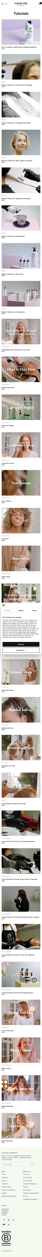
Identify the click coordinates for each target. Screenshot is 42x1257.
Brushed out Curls (8, 766)
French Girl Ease (8, 1030)
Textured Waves (8, 690)
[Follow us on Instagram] (8, 1220)
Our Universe (27, 1181)
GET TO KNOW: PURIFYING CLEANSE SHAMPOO (19, 47)
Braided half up (7, 728)
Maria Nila (9, 1251)
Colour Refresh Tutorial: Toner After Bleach (18, 955)
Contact (4, 1184)
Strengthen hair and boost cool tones (16, 350)
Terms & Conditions (8, 1190)
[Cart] (39, 4)
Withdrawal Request (9, 1196)
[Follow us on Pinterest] (13, 1220)
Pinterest (5, 1213)
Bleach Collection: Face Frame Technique (17, 85)
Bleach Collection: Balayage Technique (16, 198)
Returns (4, 1181)
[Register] (32, 1164)
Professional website (30, 1199)
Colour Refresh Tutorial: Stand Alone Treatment (20, 879)
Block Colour (6, 1068)
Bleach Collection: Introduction (13, 312)
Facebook (5, 1211)
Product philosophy (30, 1184)
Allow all (21, 644)
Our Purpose (27, 1178)
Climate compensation (31, 1193)
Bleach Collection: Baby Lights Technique (17, 161)
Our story (26, 1174)
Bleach (4, 82)
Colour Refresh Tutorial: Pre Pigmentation (17, 993)
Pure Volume (6, 501)
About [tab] (34, 610)
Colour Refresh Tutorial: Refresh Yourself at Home (20, 917)
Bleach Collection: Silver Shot (13, 274)
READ (3, 48)
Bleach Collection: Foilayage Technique (16, 123)
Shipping (5, 1178)
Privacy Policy (6, 1187)
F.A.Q (3, 1174)
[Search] (6, 4)
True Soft (5, 539)
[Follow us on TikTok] (8, 1224)
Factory (25, 1187)
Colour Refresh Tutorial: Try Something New (18, 841)
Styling (4, 800)
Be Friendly (27, 1190)
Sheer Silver (6, 577)
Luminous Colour (8, 463)
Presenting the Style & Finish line (14, 804)
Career (4, 1193)
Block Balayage (7, 1106)
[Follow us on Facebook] (4, 1220)
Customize (20, 650)
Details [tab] (21, 610)
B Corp (25, 1196)
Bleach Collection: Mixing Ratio (13, 236)
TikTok (4, 1215)
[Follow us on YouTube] (4, 1224)
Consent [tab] (7, 610)
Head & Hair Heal (8, 387)
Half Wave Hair (7, 1141)
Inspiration (5, 687)
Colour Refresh (6, 838)
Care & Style (5, 346)
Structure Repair (8, 425)
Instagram (5, 1209)
